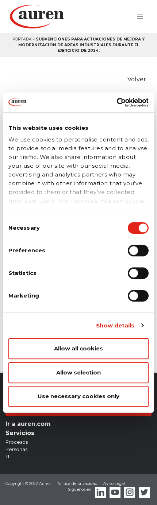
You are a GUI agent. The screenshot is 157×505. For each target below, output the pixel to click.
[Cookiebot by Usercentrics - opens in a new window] (117, 102)
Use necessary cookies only (78, 396)
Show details (115, 325)
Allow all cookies (78, 348)
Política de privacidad (77, 483)
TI (7, 456)
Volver (136, 79)
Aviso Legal (114, 483)
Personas (16, 449)
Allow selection (78, 372)
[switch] (138, 250)
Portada (22, 39)
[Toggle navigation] (140, 17)
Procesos (16, 442)
